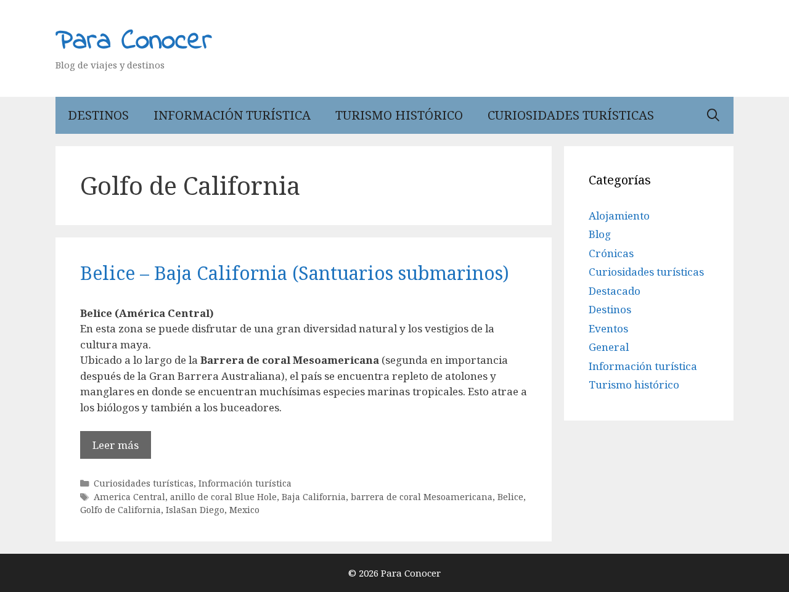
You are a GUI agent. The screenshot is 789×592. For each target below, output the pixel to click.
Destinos (98, 115)
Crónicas (611, 253)
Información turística (232, 115)
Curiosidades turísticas (571, 115)
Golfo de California (120, 510)
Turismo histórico (399, 115)
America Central (129, 497)
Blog (600, 234)
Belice (510, 497)
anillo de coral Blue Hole (223, 497)
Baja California (314, 497)
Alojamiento (619, 215)
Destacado (614, 291)
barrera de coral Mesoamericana (422, 497)
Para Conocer (133, 41)
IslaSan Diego (195, 510)
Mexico (244, 510)
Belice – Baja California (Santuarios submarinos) (294, 273)
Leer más (115, 445)
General (609, 347)
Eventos (608, 328)
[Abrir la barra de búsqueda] (713, 115)
